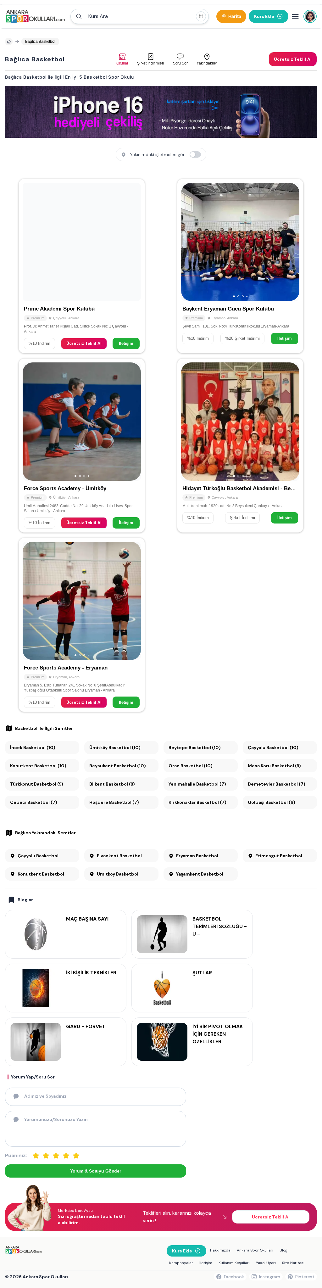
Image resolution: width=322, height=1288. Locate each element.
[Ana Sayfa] (35, 16)
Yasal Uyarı (266, 1262)
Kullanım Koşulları (234, 1262)
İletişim (126, 343)
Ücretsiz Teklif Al (84, 343)
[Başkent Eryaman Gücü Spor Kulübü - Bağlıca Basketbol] (240, 266)
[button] (139, 16)
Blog (283, 1250)
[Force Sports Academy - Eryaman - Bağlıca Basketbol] (82, 625)
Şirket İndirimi (242, 517)
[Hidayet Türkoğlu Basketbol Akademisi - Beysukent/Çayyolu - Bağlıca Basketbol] (240, 445)
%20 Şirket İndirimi (242, 338)
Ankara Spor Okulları (255, 1250)
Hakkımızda (220, 1250)
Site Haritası (293, 1262)
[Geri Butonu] (133, 242)
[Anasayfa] (9, 41)
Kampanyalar (181, 1262)
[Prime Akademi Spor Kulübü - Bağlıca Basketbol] (82, 266)
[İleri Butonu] (30, 242)
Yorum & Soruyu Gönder (95, 1170)
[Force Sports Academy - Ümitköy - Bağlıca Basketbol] (82, 445)
